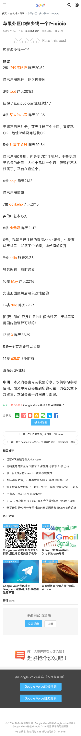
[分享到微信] (43, 415)
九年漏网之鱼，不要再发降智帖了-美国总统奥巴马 (37, 480)
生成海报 (42, 422)
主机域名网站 (17, 13)
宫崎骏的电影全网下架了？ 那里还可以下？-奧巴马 (37, 466)
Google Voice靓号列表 (41, 686)
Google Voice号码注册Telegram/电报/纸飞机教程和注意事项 (21, 589)
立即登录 (33, 624)
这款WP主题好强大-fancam (23, 459)
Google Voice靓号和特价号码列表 (21, 552)
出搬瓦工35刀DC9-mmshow (23, 494)
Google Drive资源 (41, 726)
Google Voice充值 (22, 726)
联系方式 (40, 716)
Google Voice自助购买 (41, 698)
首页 (4, 13)
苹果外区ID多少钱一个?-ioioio (34, 23)
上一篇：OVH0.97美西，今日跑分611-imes (40, 434)
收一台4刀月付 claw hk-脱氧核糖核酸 (29, 473)
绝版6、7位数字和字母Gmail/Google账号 (55, 552)
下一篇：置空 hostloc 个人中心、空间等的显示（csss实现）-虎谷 (40, 441)
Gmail (46, 525)
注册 (50, 624)
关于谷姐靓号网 (60, 726)
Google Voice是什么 (65, 723)
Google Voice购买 (44, 723)
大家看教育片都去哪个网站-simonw (59, 587)
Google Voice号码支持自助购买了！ (45, 405)
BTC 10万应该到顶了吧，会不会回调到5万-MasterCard (40, 501)
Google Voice (11, 525)
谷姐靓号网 (40, 5)
